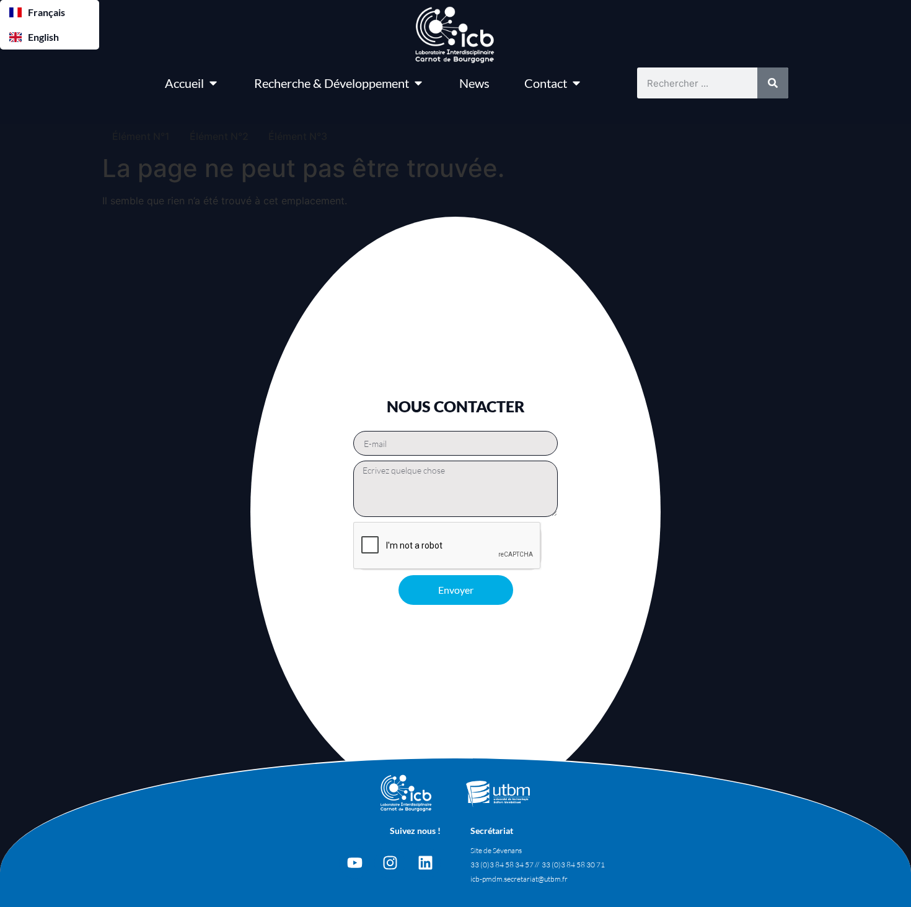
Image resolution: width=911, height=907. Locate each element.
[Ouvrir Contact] (576, 83)
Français (46, 12)
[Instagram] (389, 863)
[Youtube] (354, 863)
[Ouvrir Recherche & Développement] (418, 83)
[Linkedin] (425, 863)
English (43, 37)
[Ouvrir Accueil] (213, 83)
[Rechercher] (772, 82)
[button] (49, 12)
